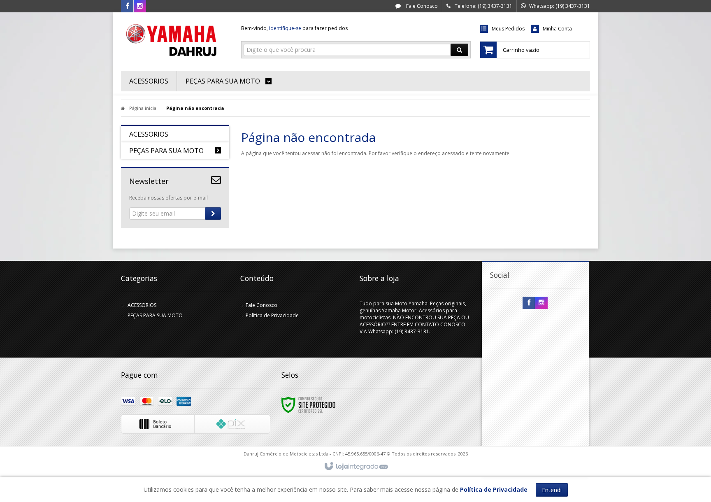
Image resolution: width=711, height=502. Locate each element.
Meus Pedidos (508, 28)
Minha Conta (557, 28)
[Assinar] (213, 213)
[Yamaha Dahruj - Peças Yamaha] (175, 39)
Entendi (552, 490)
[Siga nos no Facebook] (127, 6)
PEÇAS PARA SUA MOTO (155, 315)
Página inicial (143, 108)
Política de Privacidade (272, 315)
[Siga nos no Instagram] (140, 6)
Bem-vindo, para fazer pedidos (294, 28)
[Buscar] (459, 50)
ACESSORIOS (142, 305)
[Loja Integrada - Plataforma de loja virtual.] (356, 466)
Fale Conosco (421, 5)
